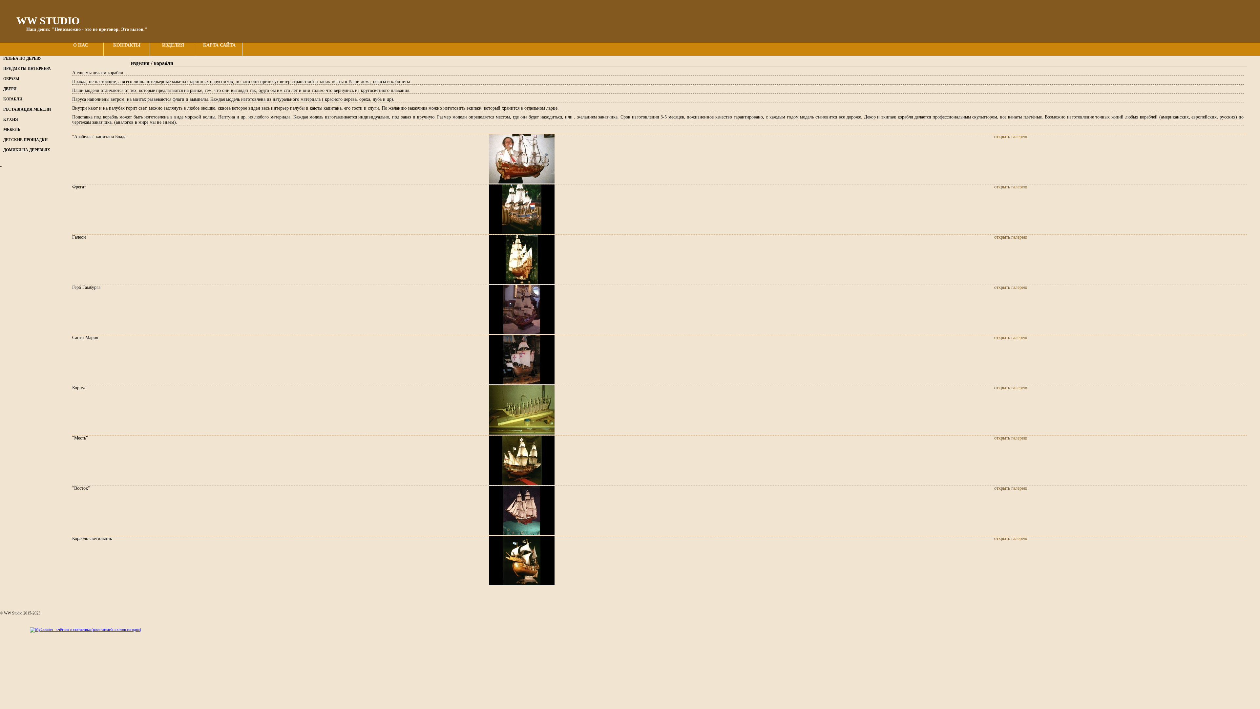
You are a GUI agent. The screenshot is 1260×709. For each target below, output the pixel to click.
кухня (10, 119)
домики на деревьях (26, 150)
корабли (12, 99)
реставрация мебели (27, 109)
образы (11, 78)
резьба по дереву (22, 58)
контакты (126, 45)
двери (9, 89)
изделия (173, 45)
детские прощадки (25, 140)
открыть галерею (1010, 136)
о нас (80, 45)
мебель (11, 129)
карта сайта (219, 45)
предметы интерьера (27, 68)
